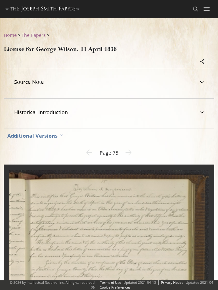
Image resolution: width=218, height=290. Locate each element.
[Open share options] (202, 62)
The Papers (34, 35)
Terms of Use (110, 282)
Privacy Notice (172, 282)
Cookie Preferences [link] (115, 287)
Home (10, 35)
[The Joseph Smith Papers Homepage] (42, 10)
